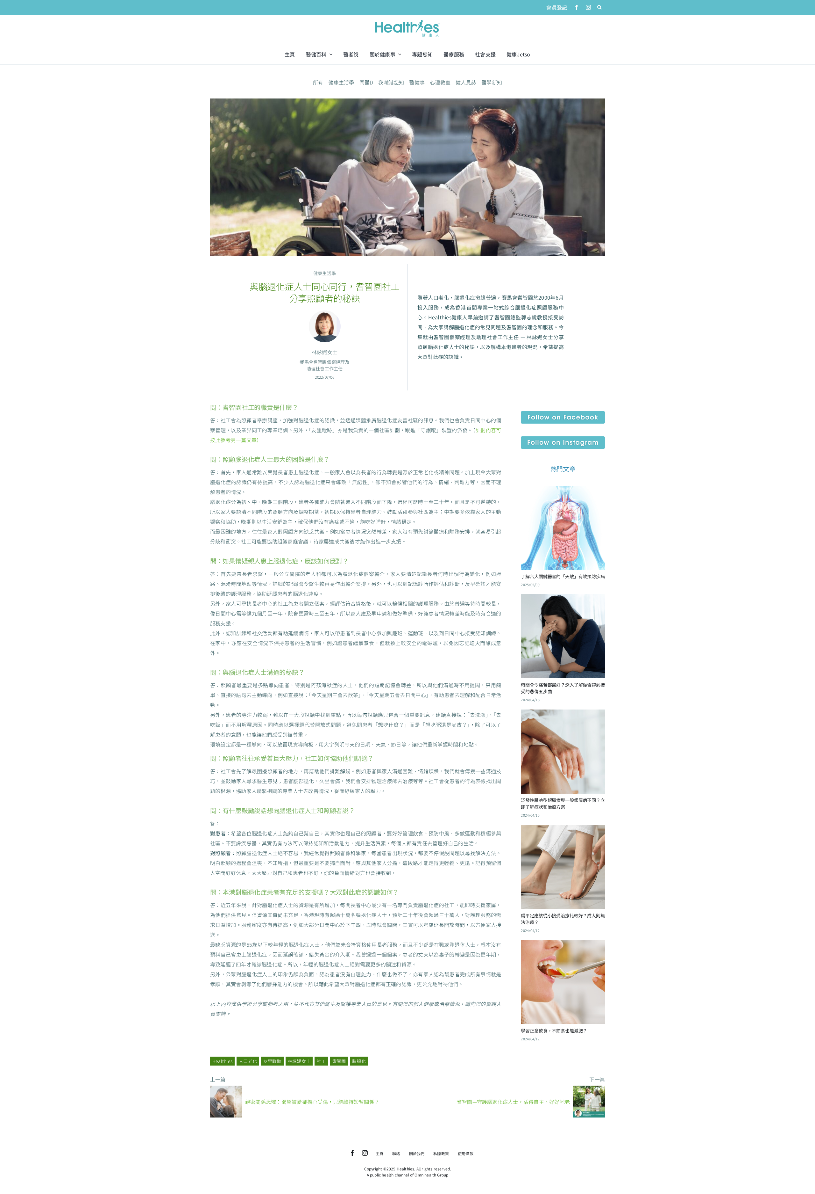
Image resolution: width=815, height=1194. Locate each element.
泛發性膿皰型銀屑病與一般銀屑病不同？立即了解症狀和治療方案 (563, 803)
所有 (318, 82)
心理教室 (440, 82)
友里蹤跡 (272, 1061)
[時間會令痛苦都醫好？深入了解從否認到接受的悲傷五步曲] (563, 599)
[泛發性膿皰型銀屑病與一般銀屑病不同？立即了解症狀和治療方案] (563, 714)
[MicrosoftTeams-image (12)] (563, 414)
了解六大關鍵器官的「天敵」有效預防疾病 (563, 576)
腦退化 (359, 1061)
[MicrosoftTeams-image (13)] (563, 439)
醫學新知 (491, 82)
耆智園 (339, 1061)
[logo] (407, 20)
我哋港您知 (391, 82)
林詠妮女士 (299, 1061)
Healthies (222, 1061)
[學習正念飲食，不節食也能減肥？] (563, 945)
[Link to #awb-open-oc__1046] (599, 7)
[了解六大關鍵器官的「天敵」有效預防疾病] (563, 490)
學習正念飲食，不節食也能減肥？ (554, 1030)
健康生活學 (341, 82)
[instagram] (588, 7)
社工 (321, 1061)
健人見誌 (466, 82)
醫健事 (417, 82)
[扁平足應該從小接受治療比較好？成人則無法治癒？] (563, 830)
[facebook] (576, 7)
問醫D (366, 82)
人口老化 (248, 1061)
